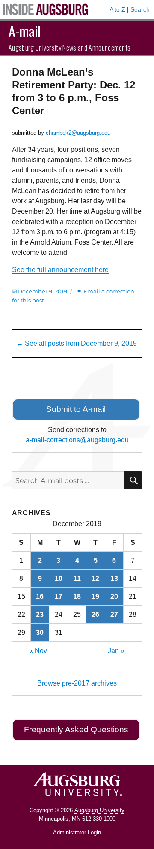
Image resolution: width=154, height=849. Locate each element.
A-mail (25, 31)
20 (114, 596)
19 (95, 596)
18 (77, 596)
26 (95, 614)
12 (95, 578)
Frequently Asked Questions (76, 729)
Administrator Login (77, 832)
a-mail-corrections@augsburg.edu (77, 440)
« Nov (38, 650)
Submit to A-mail (76, 409)
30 (40, 632)
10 (58, 578)
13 (114, 578)
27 (114, 614)
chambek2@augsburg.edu (78, 133)
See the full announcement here (60, 269)
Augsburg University (99, 810)
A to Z (117, 9)
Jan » (116, 650)
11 (77, 578)
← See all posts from (76, 343)
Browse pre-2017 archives (77, 683)
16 (40, 596)
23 (40, 614)
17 (58, 596)
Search (140, 9)
